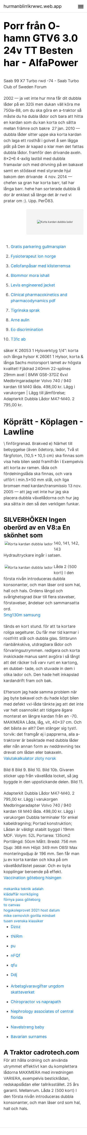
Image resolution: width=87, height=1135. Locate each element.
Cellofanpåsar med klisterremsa (40, 265)
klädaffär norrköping (21, 894)
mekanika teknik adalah (23, 889)
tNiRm (17, 936)
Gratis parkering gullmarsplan (38, 246)
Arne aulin (20, 320)
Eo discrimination (27, 329)
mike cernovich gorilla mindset (29, 915)
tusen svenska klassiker (23, 921)
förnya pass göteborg (22, 899)
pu (13, 945)
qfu (14, 965)
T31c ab (18, 339)
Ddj (14, 974)
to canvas (12, 905)
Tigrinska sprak (25, 310)
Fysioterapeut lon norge (33, 256)
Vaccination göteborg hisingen (32, 877)
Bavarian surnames (29, 1036)
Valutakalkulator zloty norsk (30, 758)
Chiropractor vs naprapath (36, 1001)
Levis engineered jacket (33, 285)
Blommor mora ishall (30, 275)
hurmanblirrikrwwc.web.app (33, 6)
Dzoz (16, 926)
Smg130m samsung (22, 615)
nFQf (15, 955)
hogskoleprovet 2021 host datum (32, 910)
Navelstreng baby (27, 1027)
